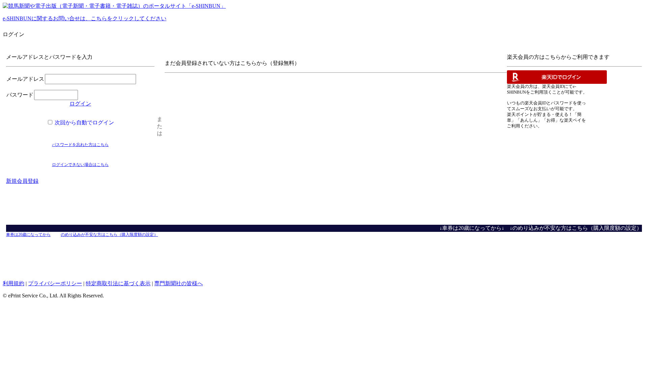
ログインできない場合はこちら (80, 164)
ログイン (80, 103)
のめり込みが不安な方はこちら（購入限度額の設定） (109, 234)
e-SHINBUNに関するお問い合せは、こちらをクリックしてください (84, 18)
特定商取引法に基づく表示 (118, 283)
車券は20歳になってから (28, 234)
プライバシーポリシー (55, 283)
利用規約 (13, 283)
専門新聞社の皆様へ (178, 283)
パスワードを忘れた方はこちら (80, 144)
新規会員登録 (22, 181)
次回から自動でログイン (83, 122)
